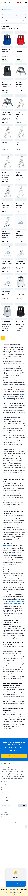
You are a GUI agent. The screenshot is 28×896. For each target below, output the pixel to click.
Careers (3, 787)
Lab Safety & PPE (8, 7)
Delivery (3, 789)
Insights (3, 792)
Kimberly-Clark (6, 545)
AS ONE (11, 548)
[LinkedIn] (7, 801)
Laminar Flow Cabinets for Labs (16, 601)
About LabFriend (5, 781)
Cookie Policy (11, 890)
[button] (24, 20)
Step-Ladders (8, 9)
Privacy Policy (12, 889)
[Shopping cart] (23, 2)
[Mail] (4, 801)
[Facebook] (2, 801)
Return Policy (4, 812)
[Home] (5, 2)
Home (2, 7)
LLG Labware (18, 552)
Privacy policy (4, 819)
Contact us (3, 784)
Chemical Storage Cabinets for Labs (13, 603)
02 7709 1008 (6, 797)
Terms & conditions (5, 814)
